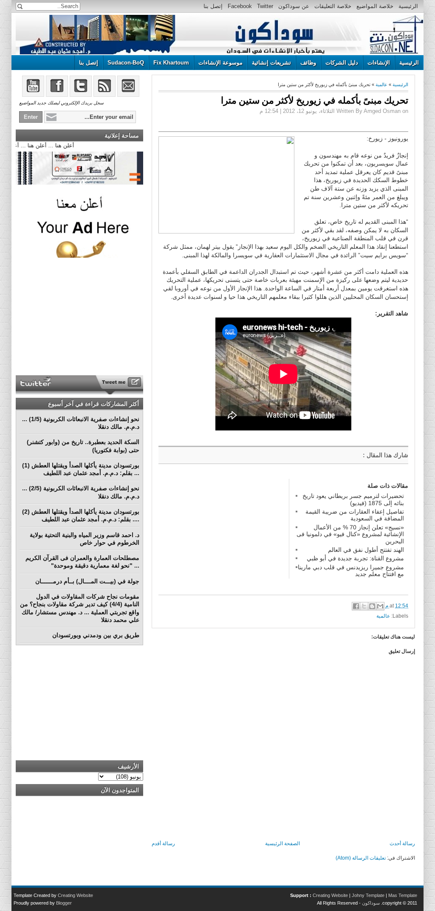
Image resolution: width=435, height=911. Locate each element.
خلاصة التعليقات (332, 6)
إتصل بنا (213, 6)
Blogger (64, 902)
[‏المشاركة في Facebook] (356, 606)
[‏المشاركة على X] (364, 606)
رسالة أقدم (163, 843)
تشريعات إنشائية (271, 62)
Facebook (240, 6)
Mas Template (402, 895)
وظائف (308, 62)
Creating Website (330, 895)
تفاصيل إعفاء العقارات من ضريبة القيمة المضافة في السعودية (354, 515)
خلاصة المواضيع (374, 6)
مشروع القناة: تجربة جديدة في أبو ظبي (355, 558)
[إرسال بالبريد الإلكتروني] (380, 606)
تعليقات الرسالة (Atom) (361, 858)
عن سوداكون (293, 6)
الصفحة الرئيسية (282, 843)
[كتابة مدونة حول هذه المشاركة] (372, 606)
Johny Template (368, 895)
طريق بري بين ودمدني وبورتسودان (95, 635)
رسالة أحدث (402, 843)
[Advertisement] (222, 532)
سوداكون (371, 902)
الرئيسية (408, 6)
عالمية (381, 84)
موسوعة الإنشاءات (220, 62)
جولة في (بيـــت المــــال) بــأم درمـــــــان (87, 581)
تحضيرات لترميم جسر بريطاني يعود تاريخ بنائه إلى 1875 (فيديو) (353, 499)
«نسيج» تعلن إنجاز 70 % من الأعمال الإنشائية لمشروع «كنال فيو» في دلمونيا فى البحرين (350, 534)
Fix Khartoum (171, 62)
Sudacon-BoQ (125, 62)
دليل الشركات (341, 62)
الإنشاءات (378, 62)
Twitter (265, 6)
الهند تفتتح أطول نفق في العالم (366, 549)
